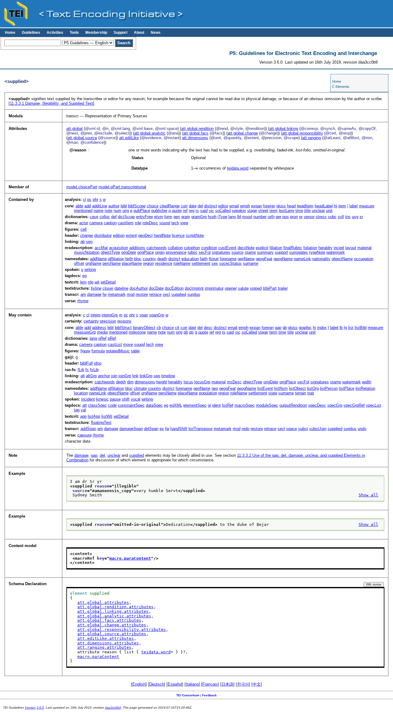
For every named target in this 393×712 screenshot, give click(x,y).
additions (137, 247)
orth (271, 216)
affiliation (116, 258)
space (291, 428)
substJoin (317, 428)
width (366, 382)
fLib (81, 369)
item (342, 206)
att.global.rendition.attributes (115, 606)
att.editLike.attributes (105, 638)
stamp (250, 252)
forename (228, 258)
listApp (94, 416)
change (86, 235)
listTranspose (200, 428)
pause (115, 399)
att (84, 405)
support (281, 252)
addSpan (88, 428)
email (234, 206)
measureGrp (85, 332)
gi (209, 405)
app (83, 416)
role (138, 223)
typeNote (317, 252)
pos (285, 216)
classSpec (97, 405)
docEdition (174, 288)
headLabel (324, 206)
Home (10, 32)
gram (185, 216)
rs (197, 210)
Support (120, 32)
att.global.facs (195, 133)
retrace (155, 294)
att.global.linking (283, 128)
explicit (262, 247)
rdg (90, 282)
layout (350, 247)
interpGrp (110, 315)
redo (245, 428)
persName (112, 263)
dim (130, 382)
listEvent (265, 388)
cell (83, 229)
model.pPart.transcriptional (122, 187)
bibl (124, 206)
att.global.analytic (149, 133)
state (272, 393)
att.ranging (311, 137)
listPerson (329, 388)
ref (185, 210)
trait (310, 393)
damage (94, 294)
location (81, 393)
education (190, 258)
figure (85, 351)
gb (284, 327)
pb (186, 332)
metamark (117, 294)
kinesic (102, 399)
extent (131, 235)
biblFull (86, 363)
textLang (286, 210)
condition (209, 247)
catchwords (156, 247)
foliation (310, 247)
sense (309, 216)
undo (362, 428)
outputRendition (293, 405)
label (353, 206)
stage (252, 210)
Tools (74, 32)
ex (162, 428)
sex (215, 263)
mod (130, 294)
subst (303, 428)
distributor (103, 235)
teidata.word (237, 168)
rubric (192, 252)
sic (211, 210)
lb (341, 327)
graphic (305, 327)
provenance (176, 252)
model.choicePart (81, 187)
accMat (101, 247)
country (149, 258)
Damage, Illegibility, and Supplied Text (51, 103)
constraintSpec (131, 405)
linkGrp (146, 376)
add (87, 206)
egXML (175, 405)
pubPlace (142, 210)
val (83, 410)
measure (366, 206)
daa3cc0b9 (113, 707)
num (117, 210)
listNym (281, 388)
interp (95, 315)
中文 (257, 684)
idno (97, 363)
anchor (104, 376)
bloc (138, 258)
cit (177, 327)
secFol (205, 252)
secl (166, 294)
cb (159, 327)
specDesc (317, 405)
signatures (221, 252)
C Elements (340, 86)
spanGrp (156, 315)
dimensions (145, 382)
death (162, 258)
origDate (128, 252)
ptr (191, 332)
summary (265, 252)
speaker (239, 210)
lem (83, 282)
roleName (181, 263)
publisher (159, 210)
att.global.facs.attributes (109, 620)
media (102, 332)
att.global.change (243, 133)
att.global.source (82, 137)
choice (152, 206)
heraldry (325, 247)
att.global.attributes (103, 602)
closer (108, 288)
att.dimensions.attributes (108, 643)
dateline (121, 288)
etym (158, 216)
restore (142, 294)
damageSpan (131, 428)
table (135, 351)
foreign (269, 206)
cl (84, 199)
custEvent (227, 247)
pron (294, 216)
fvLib (94, 369)
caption (110, 223)
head (291, 206)
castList (115, 344)
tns (348, 216)
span (143, 315)
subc (332, 216)
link (135, 376)
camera (96, 223)
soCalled (223, 210)
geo (215, 388)
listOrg (313, 388)
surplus (193, 294)
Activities (55, 32)
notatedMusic (118, 351)
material (364, 247)
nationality (321, 258)
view (184, 223)
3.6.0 (40, 707)
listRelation (365, 388)
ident (216, 405)
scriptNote (195, 235)
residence (163, 263)
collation (175, 247)
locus (188, 382)
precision (108, 321)
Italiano (192, 684)
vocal (135, 399)
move (128, 344)
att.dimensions (195, 137)
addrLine (99, 206)
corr (184, 206)
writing (90, 269)
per (278, 216)
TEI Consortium (187, 695)
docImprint (194, 288)
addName (98, 258)
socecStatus (230, 263)
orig (126, 210)
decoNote (246, 247)
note (108, 210)
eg (84, 275)
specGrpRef (354, 405)
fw (105, 294)
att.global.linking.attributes (113, 611)
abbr (79, 206)
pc (89, 199)
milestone (137, 332)
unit (329, 210)
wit (97, 282)
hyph (212, 216)
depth (121, 382)
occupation (363, 258)
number (260, 216)
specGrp (334, 405)
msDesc (234, 382)
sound (164, 223)
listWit (106, 416)
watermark (335, 252)
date (192, 206)
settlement (201, 263)
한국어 (243, 684)
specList (373, 405)
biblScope (137, 206)
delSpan (151, 428)
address (99, 327)
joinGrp (125, 376)
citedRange (170, 206)
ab (82, 241)
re (300, 216)
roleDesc (150, 223)
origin (160, 252)
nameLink (302, 258)
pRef (112, 338)
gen (176, 216)
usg (355, 216)
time (299, 210)
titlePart (270, 288)
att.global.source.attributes (111, 634)
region (148, 263)
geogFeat (264, 258)
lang (232, 216)
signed (256, 288)
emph (245, 206)
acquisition (118, 247)
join (114, 376)
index (322, 327)
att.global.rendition (197, 128)
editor (223, 206)
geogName (283, 258)
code (112, 405)
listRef (227, 405)
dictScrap (126, 216)
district (174, 258)
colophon (192, 247)
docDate (156, 288)
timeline (168, 376)
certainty (91, 321)
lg (345, 327)
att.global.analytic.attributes (114, 616)
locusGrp (202, 382)
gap (278, 327)
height (161, 382)
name (98, 210)
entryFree (144, 216)
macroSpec (245, 405)
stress (321, 216)
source (237, 252)
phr (95, 199)
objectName (342, 258)
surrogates (298, 252)
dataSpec (154, 405)
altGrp (91, 376)
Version (30, 707)
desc (208, 327)
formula (98, 351)
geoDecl (145, 235)
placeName (132, 263)
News (156, 32)
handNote (162, 235)
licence (178, 235)
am (83, 294)
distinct (210, 206)
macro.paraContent (130, 558)
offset (79, 263)
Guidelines (31, 32)
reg (191, 210)
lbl (239, 216)
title (307, 210)
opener (231, 288)
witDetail (108, 282)
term (274, 210)
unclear (318, 210)
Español (175, 684)
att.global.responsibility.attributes (121, 629)
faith (204, 258)
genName (246, 258)
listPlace (346, 388)
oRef (102, 338)
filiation (276, 247)
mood (247, 216)
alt (82, 376)
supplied (178, 294)
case (94, 216)
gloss (281, 206)
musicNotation (86, 252)
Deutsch (156, 684)
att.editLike (129, 137)
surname (250, 263)
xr (361, 216)
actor (83, 223)
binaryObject (144, 327)
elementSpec (195, 405)
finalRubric (292, 247)
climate (140, 388)
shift (126, 399)
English (139, 684)
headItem (305, 206)
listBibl (361, 327)
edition (119, 235)
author (113, 206)
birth (129, 258)
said (204, 210)
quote (177, 210)
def (114, 216)
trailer (283, 288)
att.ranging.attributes (104, 647)
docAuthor (139, 288)
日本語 (227, 684)
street (263, 210)
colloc (104, 216)
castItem (126, 223)
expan (256, 206)
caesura (84, 435)
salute (243, 288)
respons (124, 321)
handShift (178, 428)
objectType (110, 252)
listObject (297, 388)
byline (96, 288)
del (200, 206)
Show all (368, 495)
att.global (74, 128)
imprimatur (214, 288)
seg (89, 241)
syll (341, 216)
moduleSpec (267, 405)
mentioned (83, 210)
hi (335, 206)
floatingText (101, 422)
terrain (300, 393)
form (168, 216)
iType (222, 216)
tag (77, 410)
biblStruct (123, 327)
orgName (93, 263)
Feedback (209, 695)
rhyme (82, 301)
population (208, 393)
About (139, 32)
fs (87, 369)
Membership (96, 32)
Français (210, 684)
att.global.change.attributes (111, 625)
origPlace (145, 252)
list (350, 327)
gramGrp (199, 216)
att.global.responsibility (302, 133)
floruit (214, 258)
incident (88, 399)
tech (175, 223)
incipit (339, 247)
